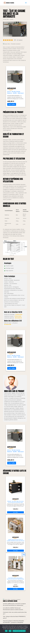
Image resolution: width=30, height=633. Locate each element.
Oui (6, 630)
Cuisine (11, 19)
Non (10, 630)
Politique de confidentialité (19, 630)
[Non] (28, 628)
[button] (11, 44)
